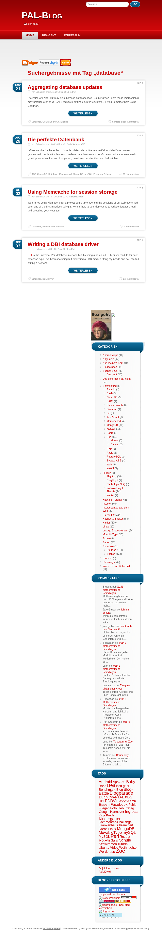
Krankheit (126, 825)
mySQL (88, 174)
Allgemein (108, 359)
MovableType (110, 534)
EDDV (110, 801)
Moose (114, 440)
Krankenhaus (108, 825)
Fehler (133, 804)
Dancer (115, 444)
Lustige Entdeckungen (115, 530)
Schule (107, 538)
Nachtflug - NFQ (116, 484)
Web (109, 464)
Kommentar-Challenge (115, 822)
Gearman (47, 122)
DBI (30, 255)
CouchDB (42, 174)
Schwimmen (108, 844)
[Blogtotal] (123, 901)
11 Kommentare (131, 174)
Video (114, 847)
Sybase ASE (78, 144)
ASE (34, 174)
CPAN (112, 797)
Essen (104, 804)
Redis (110, 452)
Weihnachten (128, 847)
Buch (103, 797)
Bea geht (49, 35)
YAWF (110, 468)
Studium (107, 558)
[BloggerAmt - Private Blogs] (109, 897)
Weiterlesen (82, 113)
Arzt (122, 782)
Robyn (104, 840)
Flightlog (111, 476)
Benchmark (107, 790)
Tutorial (123, 844)
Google (104, 812)
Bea (111, 785)
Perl (74, 92)
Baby (130, 781)
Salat (114, 840)
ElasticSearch (115, 405)
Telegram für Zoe (123, 741)
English (111, 553)
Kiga (102, 815)
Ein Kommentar (131, 279)
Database (36, 122)
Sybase (107, 174)
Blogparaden (110, 366)
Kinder (106, 522)
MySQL (104, 837)
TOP (139, 83)
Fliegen (107, 472)
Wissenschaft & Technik (117, 566)
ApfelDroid (105, 871)
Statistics (63, 122)
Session (60, 226)
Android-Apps (110, 355)
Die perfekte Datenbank (56, 139)
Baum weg (122, 755)
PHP (109, 448)
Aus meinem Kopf (113, 362)
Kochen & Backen (113, 518)
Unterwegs (109, 562)
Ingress (131, 811)
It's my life (109, 514)
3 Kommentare (131, 226)
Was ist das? (31, 24)
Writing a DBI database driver (63, 244)
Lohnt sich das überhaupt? (117, 628)
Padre (110, 432)
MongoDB (78, 174)
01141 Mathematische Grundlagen (113, 589)
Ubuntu (104, 847)
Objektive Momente (110, 868)
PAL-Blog (42, 15)
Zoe (120, 851)
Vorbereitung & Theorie (115, 490)
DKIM (110, 401)
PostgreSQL (114, 456)
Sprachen (108, 546)
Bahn (102, 786)
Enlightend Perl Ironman (112, 894)
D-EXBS (125, 797)
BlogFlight (112, 480)
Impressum (72, 35)
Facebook (119, 804)
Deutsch (111, 549)
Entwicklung (110, 385)
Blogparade (121, 793)
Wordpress (107, 852)
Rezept (125, 837)
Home (30, 35)
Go (108, 413)
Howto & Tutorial (112, 499)
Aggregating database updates (65, 87)
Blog (119, 790)
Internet (107, 503)
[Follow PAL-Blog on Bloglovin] (49, 64)
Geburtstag (126, 808)
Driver (50, 279)
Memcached (65, 174)
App (116, 782)
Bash (110, 393)
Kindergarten (110, 819)
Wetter (110, 495)
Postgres (98, 174)
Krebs (103, 829)
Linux (106, 526)
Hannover (117, 812)
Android (111, 389)
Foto (113, 808)
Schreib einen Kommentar (125, 122)
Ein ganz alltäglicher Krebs (116, 687)
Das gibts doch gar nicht (117, 378)
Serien (106, 542)
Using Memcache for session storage (72, 192)
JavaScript (113, 417)
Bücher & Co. (110, 370)
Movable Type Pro (51, 928)
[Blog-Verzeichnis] (107, 901)
